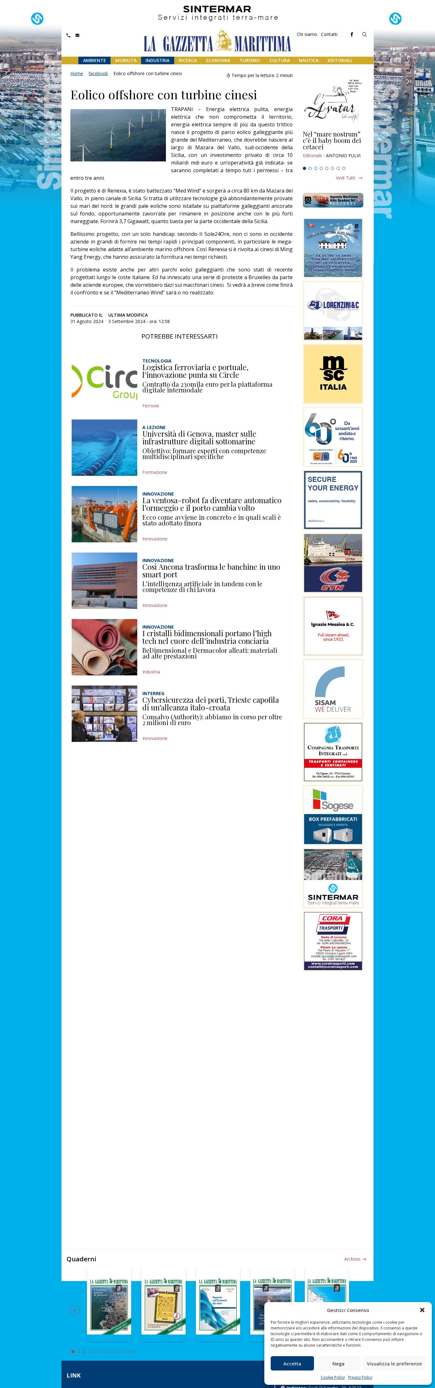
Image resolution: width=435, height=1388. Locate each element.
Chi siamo (307, 34)
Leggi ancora (333, 147)
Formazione (154, 472)
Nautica (308, 60)
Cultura (279, 60)
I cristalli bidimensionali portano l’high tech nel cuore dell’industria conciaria (207, 637)
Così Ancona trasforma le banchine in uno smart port (211, 570)
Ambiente (94, 60)
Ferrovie (150, 406)
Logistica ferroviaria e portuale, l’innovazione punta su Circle (195, 371)
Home (76, 73)
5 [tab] (327, 168)
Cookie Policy (333, 1377)
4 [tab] (321, 168)
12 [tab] (134, 1351)
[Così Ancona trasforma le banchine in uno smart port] (104, 581)
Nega (338, 1363)
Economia (218, 60)
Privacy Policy (360, 1377)
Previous (74, 1311)
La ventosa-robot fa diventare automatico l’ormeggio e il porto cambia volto (212, 504)
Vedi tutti (345, 178)
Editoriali (340, 60)
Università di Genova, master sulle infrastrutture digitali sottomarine (199, 437)
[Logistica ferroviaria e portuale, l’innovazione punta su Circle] (104, 381)
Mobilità (126, 60)
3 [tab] (315, 168)
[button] (422, 1310)
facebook (98, 73)
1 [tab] (304, 168)
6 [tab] (332, 168)
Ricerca (188, 60)
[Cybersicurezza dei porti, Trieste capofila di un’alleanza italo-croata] (104, 714)
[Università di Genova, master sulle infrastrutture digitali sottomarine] (104, 447)
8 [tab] (344, 168)
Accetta (292, 1363)
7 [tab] (338, 168)
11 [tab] (129, 1351)
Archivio (352, 1259)
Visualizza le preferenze (394, 1363)
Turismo (249, 60)
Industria (157, 60)
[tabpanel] (333, 147)
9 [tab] (117, 1351)
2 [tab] (310, 168)
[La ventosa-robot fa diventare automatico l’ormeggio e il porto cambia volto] (104, 514)
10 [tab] (123, 1351)
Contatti (329, 34)
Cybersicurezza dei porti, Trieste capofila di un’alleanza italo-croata (210, 703)
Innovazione (155, 539)
